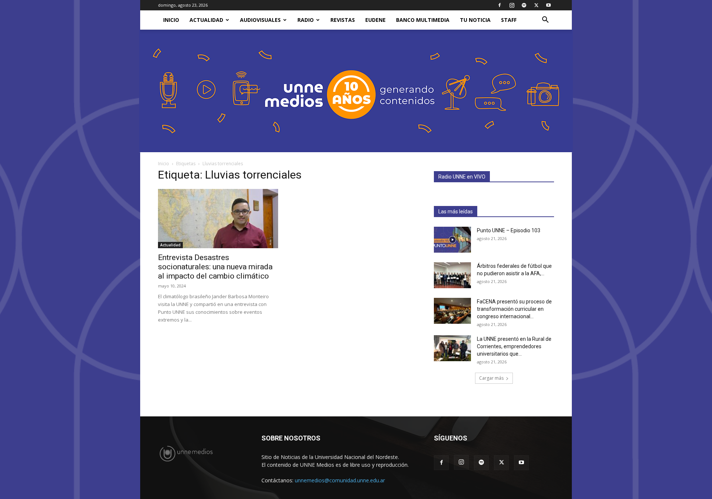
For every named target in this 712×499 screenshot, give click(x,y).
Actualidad (206, 19)
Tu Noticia (475, 19)
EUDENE (375, 19)
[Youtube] (548, 5)
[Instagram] (511, 5)
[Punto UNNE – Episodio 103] (452, 240)
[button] (545, 20)
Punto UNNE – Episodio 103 (508, 230)
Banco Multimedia (422, 19)
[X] (536, 5)
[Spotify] (524, 5)
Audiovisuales (260, 19)
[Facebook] (499, 5)
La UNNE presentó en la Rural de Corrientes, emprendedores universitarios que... (514, 346)
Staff (509, 19)
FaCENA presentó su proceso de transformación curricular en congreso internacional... (514, 309)
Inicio (163, 163)
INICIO (171, 19)
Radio (305, 19)
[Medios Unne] (356, 91)
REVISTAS (342, 19)
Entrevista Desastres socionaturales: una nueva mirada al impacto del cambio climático (215, 266)
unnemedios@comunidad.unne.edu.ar (340, 480)
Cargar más (491, 378)
